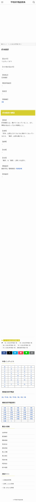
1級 (2, 102)
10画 (31, 410)
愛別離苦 (4, 436)
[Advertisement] (18, 23)
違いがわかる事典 (8, 487)
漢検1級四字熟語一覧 (22, 347)
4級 (22, 397)
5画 (31, 408)
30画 (31, 418)
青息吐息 (4, 444)
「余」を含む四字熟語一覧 (10, 343)
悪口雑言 (4, 456)
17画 (11, 414)
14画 (24, 412)
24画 (24, 416)
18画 (18, 414)
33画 (4, 421)
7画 (11, 410)
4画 (25, 408)
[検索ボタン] (34, 2)
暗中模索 (4, 467)
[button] (4, 352)
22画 (11, 416)
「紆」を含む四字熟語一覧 (23, 345)
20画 (31, 414)
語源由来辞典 (7, 480)
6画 (5, 410)
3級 (18, 397)
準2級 (14, 397)
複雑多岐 (19, 168)
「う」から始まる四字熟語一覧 (11, 340)
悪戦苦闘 (4, 448)
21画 (4, 416)
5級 (25, 397)
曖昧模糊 (4, 440)
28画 (18, 418)
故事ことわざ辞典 (8, 483)
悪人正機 (4, 452)
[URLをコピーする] (32, 352)
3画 (18, 408)
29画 (24, 418)
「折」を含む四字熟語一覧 (25, 343)
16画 (4, 414)
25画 (31, 416)
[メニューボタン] (2, 2)
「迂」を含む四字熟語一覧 (8, 347)
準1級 (6, 397)
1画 (5, 408)
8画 (18, 410)
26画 (4, 418)
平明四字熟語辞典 (18, 2)
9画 (25, 410)
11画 (5, 412)
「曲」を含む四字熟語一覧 (8, 345)
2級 (10, 397)
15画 (31, 412)
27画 (11, 418)
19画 (24, 414)
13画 (18, 412)
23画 (18, 416)
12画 (11, 412)
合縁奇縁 (4, 432)
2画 (11, 408)
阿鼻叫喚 (4, 459)
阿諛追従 (4, 463)
